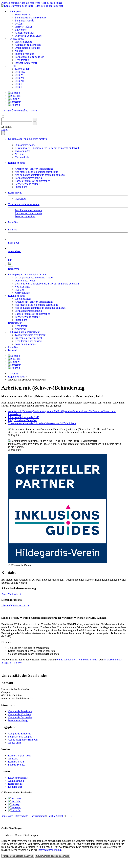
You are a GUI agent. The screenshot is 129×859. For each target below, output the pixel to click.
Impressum (7, 816)
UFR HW (20, 71)
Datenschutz (21, 816)
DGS (69, 816)
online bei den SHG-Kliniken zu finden (77, 659)
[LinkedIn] (14, 104)
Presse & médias (23, 26)
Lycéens (19, 23)
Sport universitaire (24, 53)
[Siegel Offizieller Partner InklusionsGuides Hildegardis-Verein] (57, 562)
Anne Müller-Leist (11, 594)
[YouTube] (14, 95)
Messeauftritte (22, 157)
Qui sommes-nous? (25, 145)
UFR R (19, 87)
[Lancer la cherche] (34, 120)
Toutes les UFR (23, 68)
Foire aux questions (25, 216)
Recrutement (15, 192)
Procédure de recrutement (28, 210)
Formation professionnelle (28, 177)
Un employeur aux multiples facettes (27, 138)
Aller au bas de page (51, 2)
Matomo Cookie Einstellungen (21, 835)
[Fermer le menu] (3, 133)
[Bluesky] (13, 98)
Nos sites (19, 154)
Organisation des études (27, 47)
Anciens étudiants (24, 32)
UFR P (18, 84)
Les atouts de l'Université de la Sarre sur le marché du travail (47, 148)
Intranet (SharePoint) (26, 62)
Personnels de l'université (28, 35)
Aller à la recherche (29, 2)
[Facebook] (14, 92)
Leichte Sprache (56, 816)
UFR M (19, 75)
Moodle (19, 50)
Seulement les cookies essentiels (52, 856)
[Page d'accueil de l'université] (32, 5)
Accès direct (17, 38)
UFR (13, 65)
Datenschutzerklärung (49, 849)
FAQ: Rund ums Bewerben (22, 420)
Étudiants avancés (24, 20)
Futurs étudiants (23, 14)
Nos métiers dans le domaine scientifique (36, 171)
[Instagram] (14, 101)
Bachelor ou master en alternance (32, 180)
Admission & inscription (28, 44)
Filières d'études (23, 41)
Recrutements (22, 59)
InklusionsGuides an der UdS (23, 417)
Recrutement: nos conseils (28, 213)
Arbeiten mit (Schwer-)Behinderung (34, 168)
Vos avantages (22, 151)
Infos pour (15, 11)
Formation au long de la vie (29, 56)
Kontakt (12, 229)
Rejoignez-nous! (17, 162)
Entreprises (21, 29)
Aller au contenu (10, 2)
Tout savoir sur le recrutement (23, 204)
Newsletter (20, 198)
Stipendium (21, 186)
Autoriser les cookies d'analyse (18, 856)
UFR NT (20, 81)
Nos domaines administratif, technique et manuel (40, 174)
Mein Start (13, 222)
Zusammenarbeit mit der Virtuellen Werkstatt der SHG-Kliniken (42, 423)
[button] (6, 126)
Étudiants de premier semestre (30, 17)
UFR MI (19, 78)
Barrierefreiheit (38, 816)
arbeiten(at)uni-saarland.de (15, 605)
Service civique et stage (27, 183)
